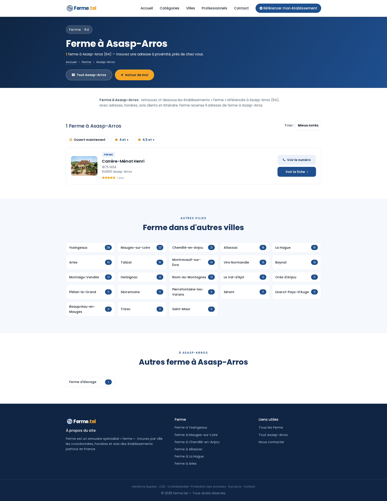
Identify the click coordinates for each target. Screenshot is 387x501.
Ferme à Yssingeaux (191, 427)
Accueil (147, 8)
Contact (241, 8)
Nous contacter (271, 442)
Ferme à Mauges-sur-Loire (196, 435)
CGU (162, 486)
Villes (190, 8)
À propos (234, 486)
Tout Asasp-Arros (91, 75)
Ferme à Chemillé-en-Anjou (197, 442)
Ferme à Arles (186, 463)
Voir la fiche (295, 172)
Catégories (169, 8)
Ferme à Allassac (188, 449)
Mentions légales (144, 486)
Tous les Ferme (271, 427)
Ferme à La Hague (189, 456)
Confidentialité (178, 486)
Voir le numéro (299, 160)
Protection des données (208, 486)
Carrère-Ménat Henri (123, 161)
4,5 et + (148, 139)
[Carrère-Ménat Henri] (84, 166)
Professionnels (214, 8)
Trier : (289, 125)
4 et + (124, 139)
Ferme (85, 8)
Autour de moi (136, 75)
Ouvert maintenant (89, 139)
